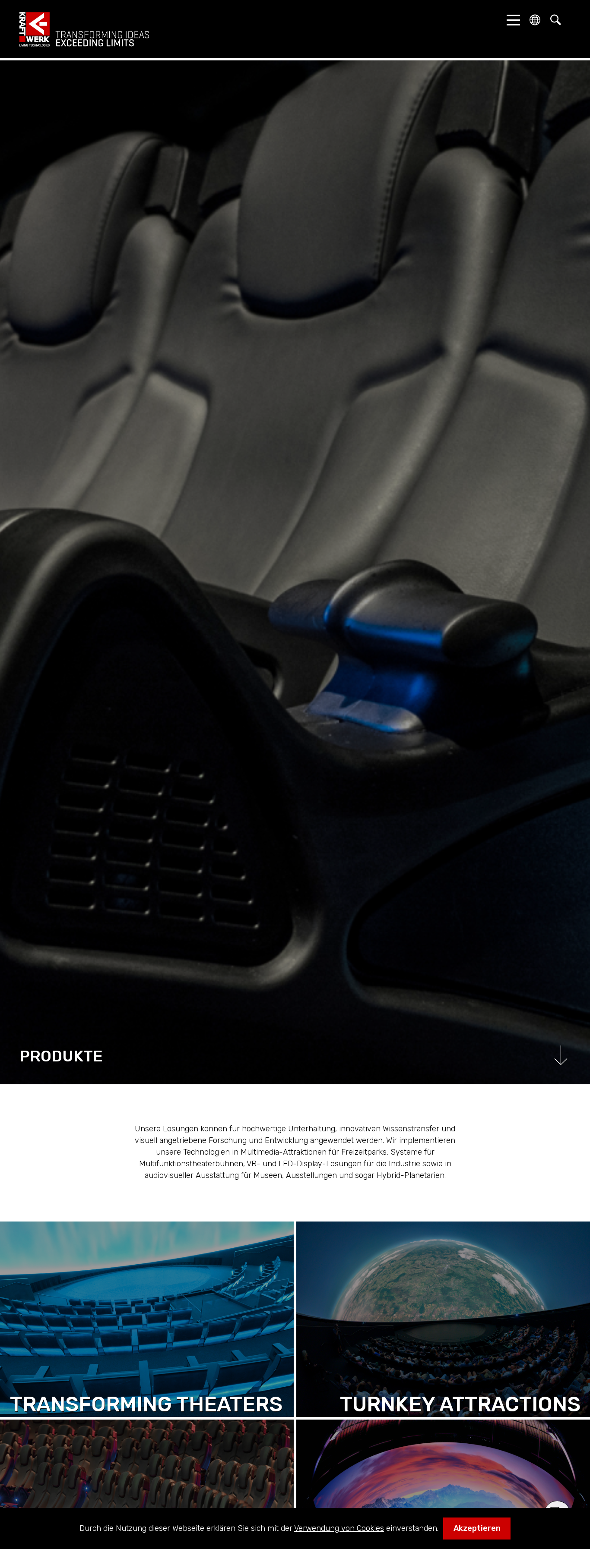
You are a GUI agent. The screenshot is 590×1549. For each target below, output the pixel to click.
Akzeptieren (477, 1528)
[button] (511, 20)
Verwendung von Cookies (339, 1528)
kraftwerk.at (84, 29)
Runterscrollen (561, 1055)
